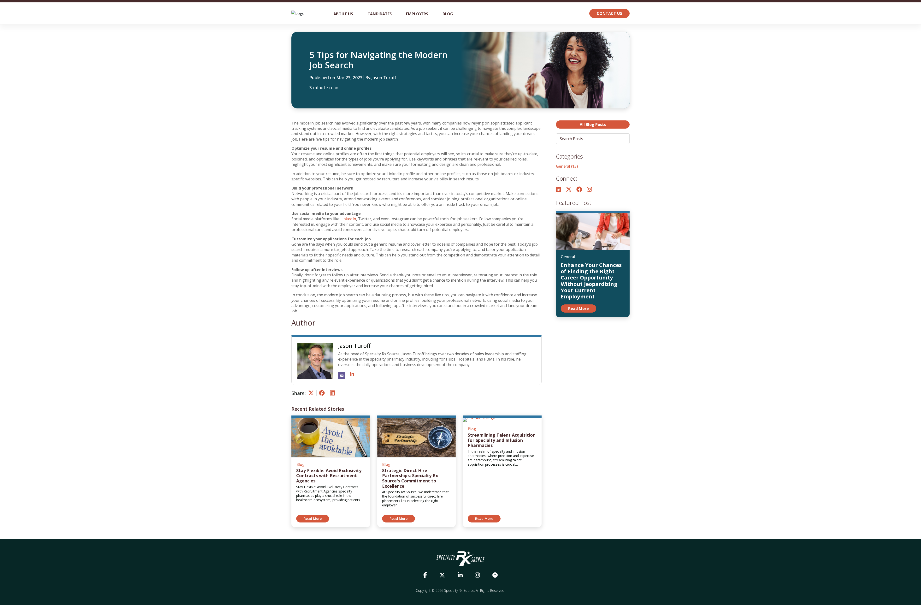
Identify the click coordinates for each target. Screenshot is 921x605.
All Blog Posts (593, 124)
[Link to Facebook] (579, 189)
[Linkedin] (332, 394)
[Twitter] (311, 394)
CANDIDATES (379, 14)
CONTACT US (609, 13)
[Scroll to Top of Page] (495, 575)
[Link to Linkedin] (460, 575)
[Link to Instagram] (589, 189)
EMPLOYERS (417, 14)
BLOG (448, 14)
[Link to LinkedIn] (558, 189)
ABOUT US (343, 14)
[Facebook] (322, 394)
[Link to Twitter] (569, 189)
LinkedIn (348, 218)
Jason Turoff (383, 77)
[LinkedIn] (352, 374)
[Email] (341, 375)
